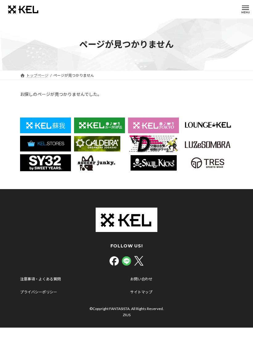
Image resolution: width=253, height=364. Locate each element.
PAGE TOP (241, 346)
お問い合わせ (141, 279)
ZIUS (127, 314)
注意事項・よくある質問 (40, 279)
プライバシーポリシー (38, 292)
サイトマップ (141, 292)
